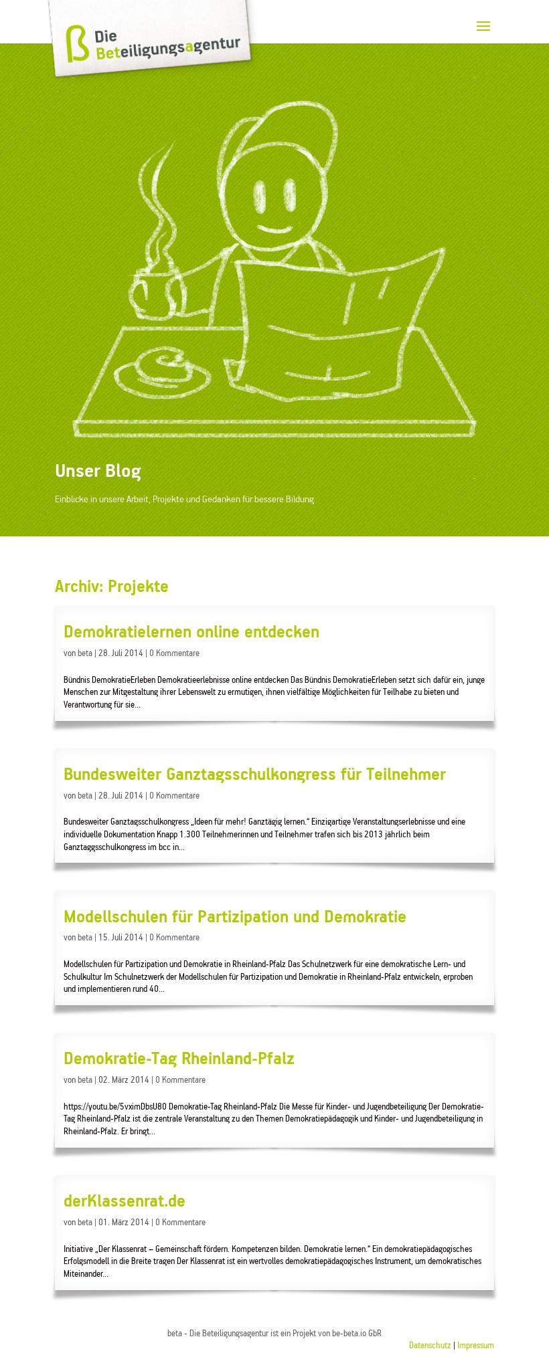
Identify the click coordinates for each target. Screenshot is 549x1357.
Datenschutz (430, 1346)
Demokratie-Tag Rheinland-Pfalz (179, 1059)
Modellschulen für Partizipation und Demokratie (235, 917)
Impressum (475, 1346)
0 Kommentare (174, 654)
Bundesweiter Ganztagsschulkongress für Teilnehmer (255, 775)
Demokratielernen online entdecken (191, 632)
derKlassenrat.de (124, 1201)
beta (85, 654)
